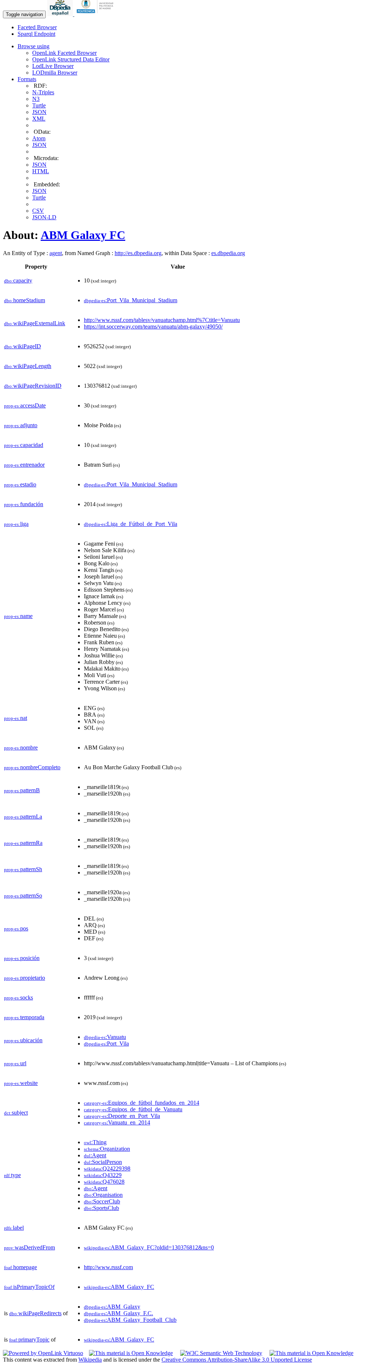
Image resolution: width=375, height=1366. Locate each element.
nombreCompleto (32, 767)
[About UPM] (96, 14)
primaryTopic (29, 1339)
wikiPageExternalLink (34, 323)
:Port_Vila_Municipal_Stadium (130, 300)
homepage (20, 1267)
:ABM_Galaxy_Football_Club (130, 1320)
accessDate (25, 405)
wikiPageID (22, 346)
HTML (40, 171)
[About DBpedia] (60, 14)
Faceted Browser (37, 27)
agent (55, 253)
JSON (39, 112)
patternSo (23, 895)
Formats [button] (27, 79)
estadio (20, 484)
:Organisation (103, 1195)
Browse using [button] (33, 46)
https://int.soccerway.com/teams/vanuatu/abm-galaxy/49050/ (153, 326)
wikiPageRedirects (35, 1313)
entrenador (24, 465)
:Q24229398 (107, 1168)
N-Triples (43, 92)
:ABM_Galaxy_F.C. (118, 1313)
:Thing (95, 1142)
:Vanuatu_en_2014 (117, 1122)
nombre (21, 747)
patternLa (23, 816)
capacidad (23, 445)
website (21, 1083)
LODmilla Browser (54, 72)
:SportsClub (101, 1208)
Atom (38, 138)
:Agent (95, 1155)
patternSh (23, 869)
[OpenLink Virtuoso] (43, 1353)
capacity (18, 280)
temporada (24, 1017)
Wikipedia (90, 1359)
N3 (36, 99)
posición (22, 958)
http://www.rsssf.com (108, 1267)
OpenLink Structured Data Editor (70, 59)
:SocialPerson (103, 1162)
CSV (38, 211)
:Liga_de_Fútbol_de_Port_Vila (130, 524)
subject (16, 1112)
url (15, 1063)
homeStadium (24, 300)
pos (16, 928)
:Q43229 (103, 1175)
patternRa (23, 843)
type (12, 1175)
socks (18, 997)
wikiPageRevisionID (33, 386)
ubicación (23, 1040)
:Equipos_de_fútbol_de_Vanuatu (133, 1109)
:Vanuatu (105, 1037)
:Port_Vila (106, 1043)
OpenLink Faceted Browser (64, 53)
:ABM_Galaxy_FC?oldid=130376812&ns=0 (149, 1247)
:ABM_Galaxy (112, 1307)
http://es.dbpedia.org (138, 253)
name (18, 616)
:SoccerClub (102, 1201)
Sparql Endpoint (36, 34)
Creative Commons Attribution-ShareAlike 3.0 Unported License (236, 1359)
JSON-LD (44, 217)
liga (16, 524)
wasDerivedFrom (29, 1247)
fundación (23, 504)
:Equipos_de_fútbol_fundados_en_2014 (141, 1103)
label (14, 1228)
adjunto (20, 425)
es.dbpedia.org (228, 253)
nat (15, 718)
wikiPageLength (27, 366)
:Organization (107, 1149)
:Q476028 (104, 1182)
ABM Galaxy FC (83, 235)
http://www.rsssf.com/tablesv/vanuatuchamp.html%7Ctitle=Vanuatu (162, 320)
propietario (24, 978)
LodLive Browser (53, 66)
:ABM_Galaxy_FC (119, 1287)
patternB (22, 790)
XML (38, 118)
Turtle (39, 105)
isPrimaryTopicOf (29, 1287)
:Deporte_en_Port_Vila (122, 1116)
